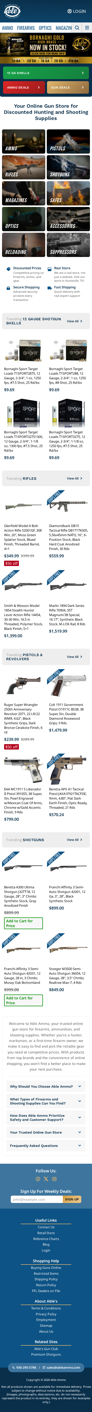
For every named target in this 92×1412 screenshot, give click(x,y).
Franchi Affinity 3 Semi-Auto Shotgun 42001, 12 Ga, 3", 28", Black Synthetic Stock (67, 894)
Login (46, 1250)
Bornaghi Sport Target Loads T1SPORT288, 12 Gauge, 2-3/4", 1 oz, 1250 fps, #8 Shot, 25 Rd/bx (67, 375)
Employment (46, 1319)
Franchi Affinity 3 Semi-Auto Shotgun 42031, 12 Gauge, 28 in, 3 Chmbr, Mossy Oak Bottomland (22, 975)
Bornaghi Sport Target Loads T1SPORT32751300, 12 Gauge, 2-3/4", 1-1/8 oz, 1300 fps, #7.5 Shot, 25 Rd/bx (23, 441)
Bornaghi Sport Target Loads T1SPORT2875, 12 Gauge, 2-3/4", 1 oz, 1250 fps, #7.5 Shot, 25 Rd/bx (22, 375)
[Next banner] (83, 48)
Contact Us (46, 1227)
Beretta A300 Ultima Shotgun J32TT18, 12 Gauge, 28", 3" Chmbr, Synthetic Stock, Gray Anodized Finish (20, 896)
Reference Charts (46, 1238)
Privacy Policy (46, 1314)
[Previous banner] (9, 48)
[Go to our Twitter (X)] (46, 1179)
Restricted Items (46, 1273)
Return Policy (46, 1285)
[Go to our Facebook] (37, 1179)
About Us (46, 1331)
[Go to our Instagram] (54, 1179)
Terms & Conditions (46, 1308)
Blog (46, 1244)
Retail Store (46, 1233)
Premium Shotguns (46, 1354)
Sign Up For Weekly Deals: (46, 1191)
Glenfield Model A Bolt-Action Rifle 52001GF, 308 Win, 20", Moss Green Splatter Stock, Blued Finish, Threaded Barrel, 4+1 (23, 537)
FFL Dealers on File (46, 1290)
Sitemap (46, 1325)
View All (72, 321)
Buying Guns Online (46, 1267)
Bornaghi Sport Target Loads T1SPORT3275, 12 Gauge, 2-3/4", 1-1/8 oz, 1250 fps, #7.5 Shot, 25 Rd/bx (67, 441)
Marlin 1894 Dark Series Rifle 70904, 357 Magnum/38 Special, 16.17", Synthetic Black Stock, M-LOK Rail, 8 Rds (67, 614)
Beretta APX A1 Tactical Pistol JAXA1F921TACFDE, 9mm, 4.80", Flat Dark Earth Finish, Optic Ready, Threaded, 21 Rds (68, 798)
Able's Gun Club (46, 1348)
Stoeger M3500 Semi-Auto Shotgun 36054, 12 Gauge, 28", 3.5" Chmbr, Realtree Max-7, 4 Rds (67, 975)
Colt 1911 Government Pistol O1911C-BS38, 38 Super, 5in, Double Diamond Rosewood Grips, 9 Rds (66, 713)
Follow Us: (46, 1171)
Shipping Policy (46, 1279)
